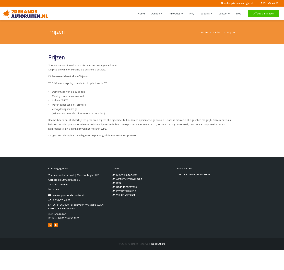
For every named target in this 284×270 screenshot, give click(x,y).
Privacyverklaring (126, 190)
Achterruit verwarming (129, 178)
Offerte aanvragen (263, 13)
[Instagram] (50, 225)
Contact (223, 13)
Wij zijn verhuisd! (125, 194)
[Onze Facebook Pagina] (56, 225)
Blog (238, 13)
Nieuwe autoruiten (127, 174)
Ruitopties (175, 13)
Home (141, 13)
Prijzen (231, 32)
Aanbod (156, 13)
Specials (205, 13)
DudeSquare (158, 243)
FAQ (191, 13)
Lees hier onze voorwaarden (193, 174)
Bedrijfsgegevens (126, 186)
